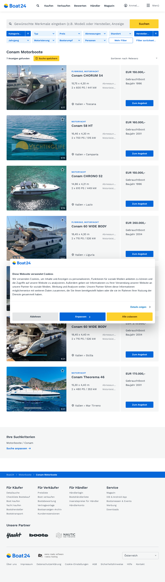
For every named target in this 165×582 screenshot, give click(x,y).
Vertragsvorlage (46, 505)
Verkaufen (63, 5)
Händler (95, 5)
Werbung (111, 505)
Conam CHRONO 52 (87, 176)
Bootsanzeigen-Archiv (50, 509)
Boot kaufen (13, 501)
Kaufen (48, 5)
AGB (94, 564)
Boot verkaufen (46, 497)
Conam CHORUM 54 (87, 75)
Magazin (109, 5)
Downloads (113, 509)
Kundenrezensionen (49, 513)
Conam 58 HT (82, 126)
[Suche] (38, 5)
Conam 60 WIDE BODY (89, 226)
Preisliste (43, 492)
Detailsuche (12, 492)
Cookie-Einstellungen (76, 564)
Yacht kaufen (13, 505)
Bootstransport (14, 513)
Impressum (26, 564)
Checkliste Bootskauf (18, 497)
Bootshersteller (14, 509)
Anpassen (80, 316)
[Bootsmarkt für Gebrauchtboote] (15, 6)
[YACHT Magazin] (14, 535)
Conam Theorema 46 (88, 377)
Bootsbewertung (47, 501)
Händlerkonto (76, 505)
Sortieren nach (119, 58)
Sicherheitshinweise (112, 564)
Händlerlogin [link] (76, 492)
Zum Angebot (139, 103)
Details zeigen (138, 307)
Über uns (11, 564)
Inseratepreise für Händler (84, 501)
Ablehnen (35, 316)
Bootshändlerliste (79, 497)
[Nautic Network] (65, 535)
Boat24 (10, 474)
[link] (28, 33)
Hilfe (129, 564)
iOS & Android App (117, 497)
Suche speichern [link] (48, 58)
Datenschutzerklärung (49, 564)
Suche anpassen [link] (16, 448)
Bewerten (80, 5)
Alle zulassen (129, 316)
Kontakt (140, 564)
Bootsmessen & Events (119, 501)
